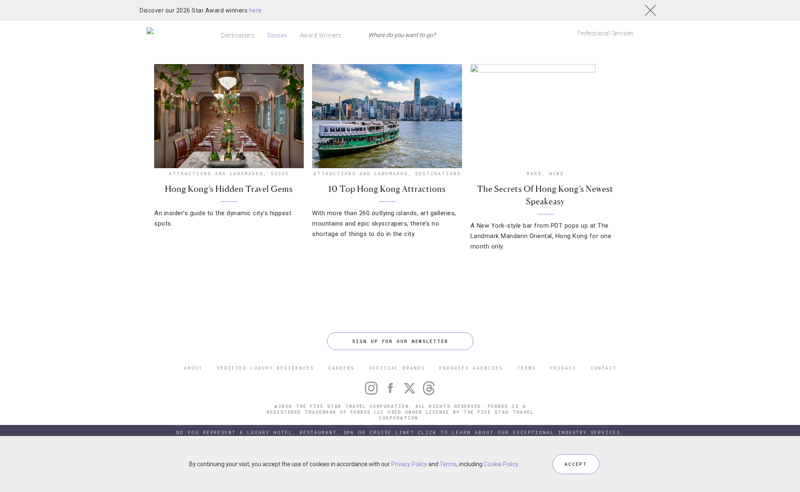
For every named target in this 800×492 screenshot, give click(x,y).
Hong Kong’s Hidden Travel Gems (229, 189)
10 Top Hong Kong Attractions (387, 189)
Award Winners (321, 35)
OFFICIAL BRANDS (397, 368)
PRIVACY (563, 368)
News (556, 173)
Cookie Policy (501, 464)
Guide (280, 173)
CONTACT (603, 368)
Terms (448, 464)
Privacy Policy (409, 464)
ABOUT (193, 368)
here (255, 10)
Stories (277, 35)
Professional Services (605, 33)
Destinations (238, 35)
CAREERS (341, 368)
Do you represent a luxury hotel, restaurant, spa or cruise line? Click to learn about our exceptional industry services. (400, 432)
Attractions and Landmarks (216, 173)
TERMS (526, 368)
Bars (534, 173)
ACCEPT (576, 464)
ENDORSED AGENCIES (471, 368)
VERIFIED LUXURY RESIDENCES (265, 368)
